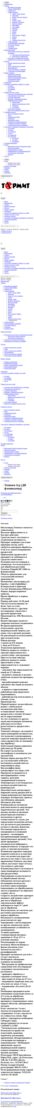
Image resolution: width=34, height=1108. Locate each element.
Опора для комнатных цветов (17, 78)
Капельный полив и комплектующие (19, 146)
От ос (9, 91)
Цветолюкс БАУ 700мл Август (11, 1098)
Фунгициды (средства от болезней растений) (18, 335)
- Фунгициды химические (20, 56)
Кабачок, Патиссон (14, 301)
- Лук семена (15, 27)
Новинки (7, 168)
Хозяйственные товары (15, 100)
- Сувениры (15, 107)
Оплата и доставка (10, 1101)
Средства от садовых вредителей (18, 58)
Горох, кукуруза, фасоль (15, 296)
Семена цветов (12, 42)
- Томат (14, 38)
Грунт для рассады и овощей (17, 69)
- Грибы (14, 19)
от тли (6, 1085)
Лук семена (11, 306)
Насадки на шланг (13, 148)
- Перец (14, 32)
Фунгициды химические (15, 338)
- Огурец (14, 30)
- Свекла (14, 37)
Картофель (11, 304)
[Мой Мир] (5, 501)
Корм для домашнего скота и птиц (18, 110)
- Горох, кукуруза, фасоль (19, 17)
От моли (10, 130)
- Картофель (15, 25)
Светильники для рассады (16, 96)
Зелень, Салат (12, 299)
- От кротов (15, 138)
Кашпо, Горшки (9, 73)
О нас (6, 161)
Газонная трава (12, 48)
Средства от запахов (14, 109)
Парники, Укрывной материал (17, 99)
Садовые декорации (14, 97)
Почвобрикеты (12, 68)
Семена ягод (12, 10)
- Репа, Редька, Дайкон (19, 35)
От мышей (11, 440)
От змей (10, 86)
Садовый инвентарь (10, 143)
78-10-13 (6, 231)
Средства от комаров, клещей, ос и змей (16, 84)
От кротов (11, 437)
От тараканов (12, 135)
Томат (10, 317)
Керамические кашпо (14, 76)
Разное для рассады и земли (16, 63)
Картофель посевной (14, 7)
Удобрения (7, 82)
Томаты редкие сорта (14, 319)
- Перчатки (15, 105)
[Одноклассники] (3, 501)
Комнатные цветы (13, 120)
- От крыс (15, 140)
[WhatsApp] (11, 501)
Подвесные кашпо (13, 81)
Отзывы (6, 171)
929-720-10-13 (6, 232)
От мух (10, 133)
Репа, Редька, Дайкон (14, 314)
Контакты (7, 172)
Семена (6, 6)
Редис (10, 312)
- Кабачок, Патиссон (18, 22)
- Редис (14, 33)
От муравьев (12, 131)
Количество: (4, 505)
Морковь (10, 307)
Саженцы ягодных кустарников (18, 125)
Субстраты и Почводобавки (16, 71)
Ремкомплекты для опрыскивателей (19, 151)
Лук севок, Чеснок (13, 45)
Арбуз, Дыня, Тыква (14, 292)
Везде (6, 201)
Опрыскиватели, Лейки (15, 149)
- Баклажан (15, 15)
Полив (6, 145)
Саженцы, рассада (10, 112)
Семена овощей (13, 12)
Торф (9, 64)
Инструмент (12, 395)
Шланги (10, 154)
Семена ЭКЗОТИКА (14, 9)
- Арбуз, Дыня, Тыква (18, 14)
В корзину (4, 513)
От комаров (11, 89)
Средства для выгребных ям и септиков (20, 94)
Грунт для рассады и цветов (16, 66)
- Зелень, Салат (16, 20)
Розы (9, 115)
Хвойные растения (14, 117)
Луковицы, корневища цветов (17, 122)
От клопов (11, 128)
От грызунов (12, 136)
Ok (15, 1106)
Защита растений (9, 50)
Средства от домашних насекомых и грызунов (18, 127)
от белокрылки (13, 1085)
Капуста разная (12, 302)
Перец (10, 310)
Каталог (6, 280)
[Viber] (9, 501)
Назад (6, 2)
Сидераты (11, 46)
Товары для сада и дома (11, 92)
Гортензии (11, 118)
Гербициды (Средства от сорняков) (19, 60)
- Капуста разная (17, 24)
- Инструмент (16, 102)
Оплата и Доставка (10, 166)
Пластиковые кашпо (14, 79)
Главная (6, 480)
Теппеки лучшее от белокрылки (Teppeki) (17, 1082)
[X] (7, 501)
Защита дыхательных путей (16, 397)
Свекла (10, 315)
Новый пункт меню (14, 163)
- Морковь (15, 28)
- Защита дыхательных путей (21, 104)
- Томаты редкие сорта (18, 40)
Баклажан (11, 294)
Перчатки (11, 399)
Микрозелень (8, 4)
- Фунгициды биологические (21, 55)
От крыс (10, 439)
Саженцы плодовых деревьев (17, 123)
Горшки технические (14, 74)
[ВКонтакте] (1, 501)
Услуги (6, 156)
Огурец (10, 309)
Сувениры (11, 400)
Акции (6, 169)
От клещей (11, 87)
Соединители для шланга (16, 153)
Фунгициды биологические (16, 336)
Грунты (6, 61)
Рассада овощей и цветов (16, 113)
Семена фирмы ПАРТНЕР (16, 43)
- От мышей (15, 141)
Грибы (10, 297)
